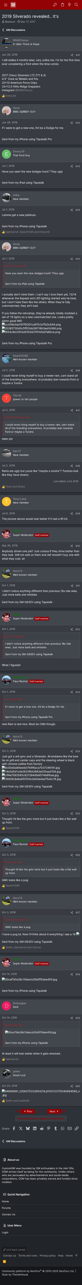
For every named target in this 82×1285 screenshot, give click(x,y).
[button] (6, 4)
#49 (78, 513)
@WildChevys (23, 90)
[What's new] (69, 4)
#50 (78, 545)
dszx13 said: (12, 636)
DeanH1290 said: (15, 417)
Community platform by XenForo (38, 1271)
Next (53, 1111)
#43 (78, 166)
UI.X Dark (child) (15, 1249)
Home (5, 1201)
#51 (78, 585)
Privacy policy (48, 1255)
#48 (78, 465)
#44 (78, 209)
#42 (78, 122)
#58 (78, 974)
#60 (78, 1086)
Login (5, 1232)
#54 (78, 751)
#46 (78, 370)
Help (61, 1255)
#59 (78, 1017)
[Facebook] (3, 1279)
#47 (78, 410)
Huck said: (11, 699)
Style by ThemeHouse (15, 1274)
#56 (78, 855)
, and (28, 231)
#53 (78, 692)
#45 (78, 258)
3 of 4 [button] (41, 1111)
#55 (78, 813)
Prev (29, 1111)
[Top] (76, 1255)
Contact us (8, 1214)
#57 (78, 912)
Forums (6, 1207)
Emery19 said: (13, 265)
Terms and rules (27, 1255)
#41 (78, 54)
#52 (78, 629)
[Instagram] (9, 1279)
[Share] (72, 55)
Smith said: (11, 862)
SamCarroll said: (14, 919)
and (15, 486)
